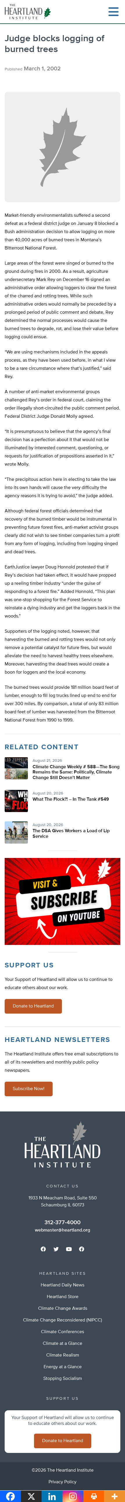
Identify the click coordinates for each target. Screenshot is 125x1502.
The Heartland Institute (29, 11)
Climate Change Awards (62, 1308)
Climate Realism (62, 1355)
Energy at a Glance (63, 1367)
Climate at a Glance (62, 1343)
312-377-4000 (62, 1222)
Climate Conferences (62, 1332)
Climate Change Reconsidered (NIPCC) (62, 1320)
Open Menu (113, 11)
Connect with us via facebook (43, 1249)
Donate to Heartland (33, 1006)
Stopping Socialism (62, 1378)
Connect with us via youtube (69, 1249)
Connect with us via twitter (56, 1249)
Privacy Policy (62, 1482)
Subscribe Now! (28, 1089)
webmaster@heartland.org (62, 1230)
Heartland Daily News (62, 1285)
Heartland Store (62, 1297)
